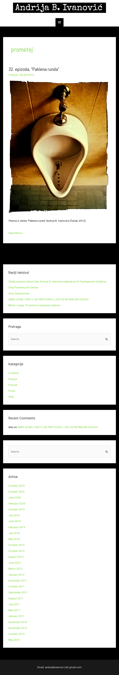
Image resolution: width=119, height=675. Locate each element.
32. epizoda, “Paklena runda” (34, 69)
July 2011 (14, 604)
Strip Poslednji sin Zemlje (23, 287)
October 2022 (16, 491)
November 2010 (17, 628)
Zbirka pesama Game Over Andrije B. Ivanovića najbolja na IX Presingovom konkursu (57, 281)
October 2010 (16, 633)
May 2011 (14, 610)
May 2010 (14, 639)
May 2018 (14, 539)
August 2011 (16, 598)
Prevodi (12, 384)
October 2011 (16, 586)
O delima (13, 373)
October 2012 (16, 551)
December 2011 (17, 580)
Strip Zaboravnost (18, 293)
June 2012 (14, 562)
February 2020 (16, 503)
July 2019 (14, 515)
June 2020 (14, 497)
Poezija (13, 74)
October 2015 (16, 544)
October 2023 (16, 485)
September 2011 (18, 592)
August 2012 (16, 556)
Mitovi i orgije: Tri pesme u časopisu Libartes (34, 305)
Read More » (16, 232)
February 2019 (16, 527)
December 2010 (17, 622)
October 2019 (16, 509)
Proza (11, 390)
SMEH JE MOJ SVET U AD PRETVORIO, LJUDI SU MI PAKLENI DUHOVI (48, 299)
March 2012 (15, 568)
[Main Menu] (59, 22)
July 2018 (14, 533)
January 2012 (16, 574)
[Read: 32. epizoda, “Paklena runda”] (59, 145)
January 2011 (16, 616)
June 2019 (14, 521)
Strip (11, 396)
